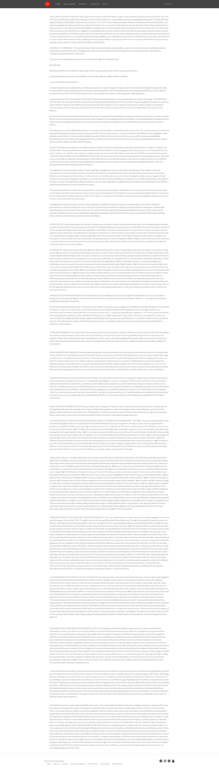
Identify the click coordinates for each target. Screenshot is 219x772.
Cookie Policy (105, 764)
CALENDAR (94, 4)
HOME (58, 4)
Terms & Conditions (77, 764)
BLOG (105, 4)
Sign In (167, 4)
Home (49, 764)
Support (65, 764)
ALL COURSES (69, 4)
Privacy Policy (93, 764)
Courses (56, 764)
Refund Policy (117, 764)
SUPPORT (83, 4)
